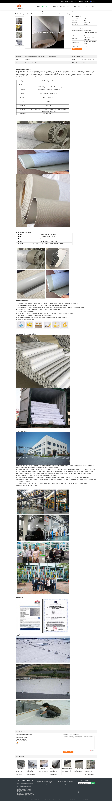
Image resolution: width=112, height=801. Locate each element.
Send (93, 783)
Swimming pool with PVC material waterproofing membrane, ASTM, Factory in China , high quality (44, 783)
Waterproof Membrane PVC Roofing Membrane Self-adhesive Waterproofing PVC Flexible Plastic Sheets (90, 772)
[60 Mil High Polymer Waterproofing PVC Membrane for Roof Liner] (79, 764)
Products (45, 6)
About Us (55, 6)
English (93, 1)
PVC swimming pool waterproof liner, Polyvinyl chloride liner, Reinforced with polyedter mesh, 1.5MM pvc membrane (25, 795)
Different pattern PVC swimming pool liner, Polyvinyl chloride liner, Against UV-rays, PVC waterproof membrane (26, 785)
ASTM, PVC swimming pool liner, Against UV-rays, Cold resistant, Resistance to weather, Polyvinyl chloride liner (24, 789)
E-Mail (79, 790)
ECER (86, 800)
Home (38, 6)
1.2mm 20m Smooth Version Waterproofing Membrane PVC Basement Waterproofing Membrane (20, 772)
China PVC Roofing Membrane (38, 800)
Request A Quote (83, 1)
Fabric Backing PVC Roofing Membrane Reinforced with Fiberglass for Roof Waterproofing (54, 771)
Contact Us (90, 6)
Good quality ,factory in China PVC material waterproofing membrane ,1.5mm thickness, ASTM (65, 783)
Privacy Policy (27, 800)
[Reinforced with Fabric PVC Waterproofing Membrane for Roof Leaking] (67, 764)
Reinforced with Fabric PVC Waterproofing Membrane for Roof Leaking (67, 771)
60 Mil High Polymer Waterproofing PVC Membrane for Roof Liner (78, 771)
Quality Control (78, 6)
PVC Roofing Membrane (30, 11)
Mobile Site (81, 792)
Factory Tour (65, 6)
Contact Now (77, 49)
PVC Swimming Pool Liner (25, 780)
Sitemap (84, 790)
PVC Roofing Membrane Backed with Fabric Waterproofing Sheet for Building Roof (44, 771)
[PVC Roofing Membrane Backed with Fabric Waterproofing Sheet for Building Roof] (44, 764)
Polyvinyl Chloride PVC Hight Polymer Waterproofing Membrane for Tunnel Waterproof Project (32, 771)
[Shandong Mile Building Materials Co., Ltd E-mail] (17, 743)
